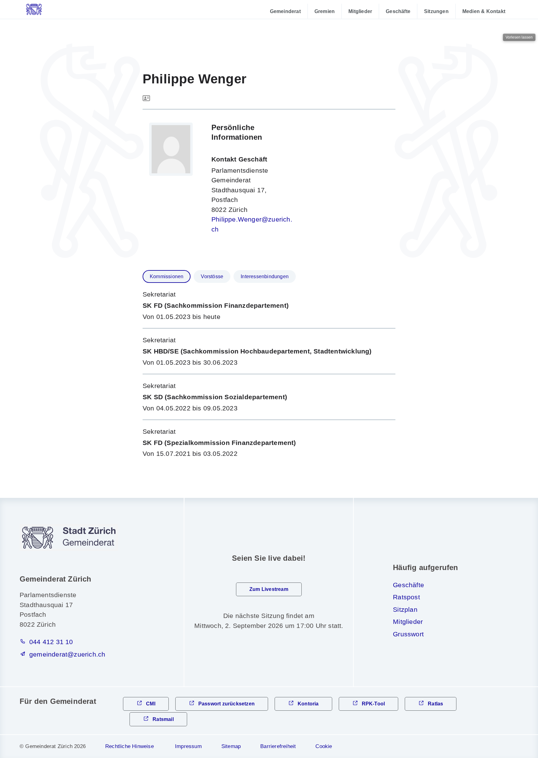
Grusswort (408, 634)
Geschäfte (398, 11)
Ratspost (406, 597)
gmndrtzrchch (67, 654)
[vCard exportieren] (146, 98)
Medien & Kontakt (483, 11)
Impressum (188, 746)
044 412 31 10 (51, 641)
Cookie (323, 746)
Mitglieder (360, 11)
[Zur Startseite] (49, 9)
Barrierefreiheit (278, 746)
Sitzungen (436, 11)
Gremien (324, 11)
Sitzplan (405, 609)
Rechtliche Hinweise (129, 746)
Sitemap (231, 746)
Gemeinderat (285, 11)
